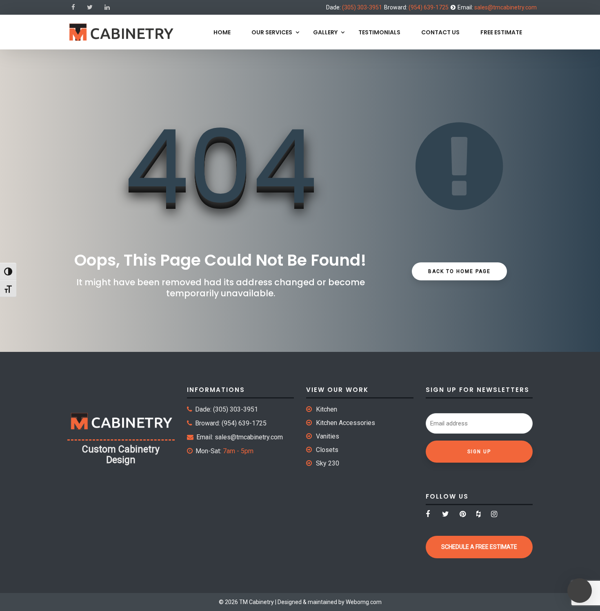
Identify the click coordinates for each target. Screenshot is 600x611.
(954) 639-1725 (429, 7)
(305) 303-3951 (362, 7)
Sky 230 (327, 463)
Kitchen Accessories (345, 423)
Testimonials (379, 32)
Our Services (271, 32)
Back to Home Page (459, 271)
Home (222, 32)
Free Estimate (501, 32)
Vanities (327, 436)
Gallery (325, 32)
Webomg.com (364, 602)
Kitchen (326, 409)
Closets (327, 450)
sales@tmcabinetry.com (505, 7)
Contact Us (440, 32)
